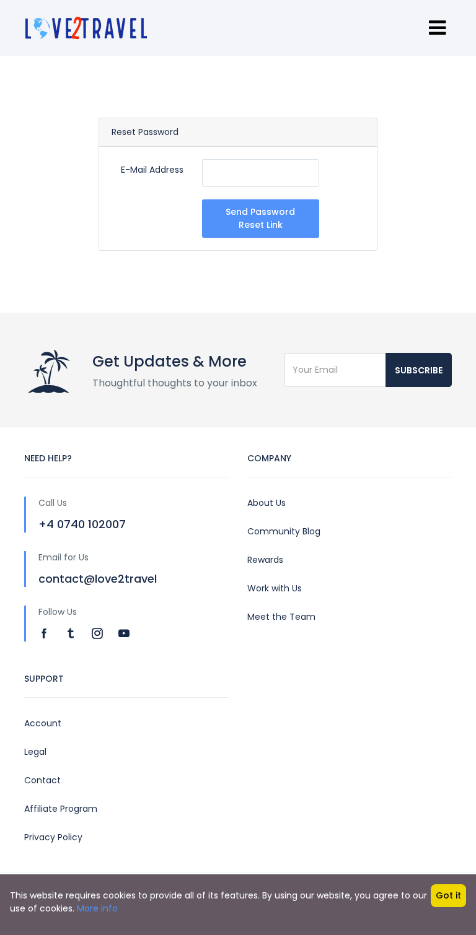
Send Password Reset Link (260, 218)
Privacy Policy (53, 837)
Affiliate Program (60, 808)
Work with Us (274, 588)
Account (42, 723)
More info (97, 908)
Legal (35, 752)
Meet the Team (281, 617)
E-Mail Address (152, 169)
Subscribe (419, 370)
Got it (448, 895)
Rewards (265, 560)
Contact (42, 780)
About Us (266, 503)
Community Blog (283, 531)
